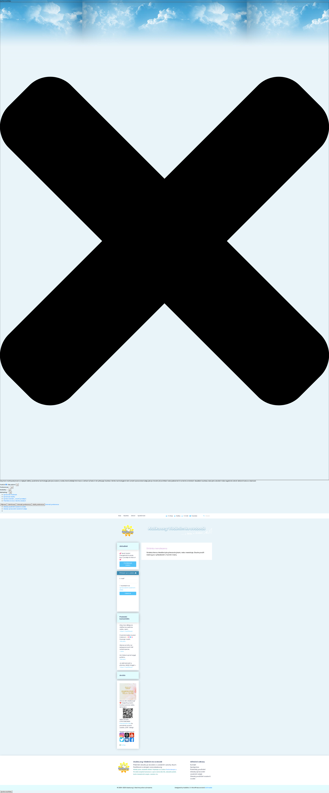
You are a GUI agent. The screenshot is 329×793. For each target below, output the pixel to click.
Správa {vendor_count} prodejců (14, 499)
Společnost (141, 516)
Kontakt (193, 765)
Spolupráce (194, 767)
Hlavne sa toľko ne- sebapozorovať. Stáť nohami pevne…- (126, 648)
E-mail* (122, 578)
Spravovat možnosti (10, 495)
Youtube (194, 516)
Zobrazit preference (24, 504)
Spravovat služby (9, 497)
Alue (119, 516)
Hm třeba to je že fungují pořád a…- (128, 657)
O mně (186, 516)
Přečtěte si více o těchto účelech (14, 501)
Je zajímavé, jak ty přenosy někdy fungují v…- (128, 665)
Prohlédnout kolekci (128, 564)
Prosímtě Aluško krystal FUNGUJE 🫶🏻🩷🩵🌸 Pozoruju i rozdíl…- (127, 638)
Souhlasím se (127, 588)
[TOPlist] (123, 745)
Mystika (126, 516)
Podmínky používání (197, 769)
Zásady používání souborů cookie (14, 507)
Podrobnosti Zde (125, 723)
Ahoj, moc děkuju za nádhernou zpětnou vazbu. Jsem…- (126, 628)
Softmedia (208, 788)
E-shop (170, 516)
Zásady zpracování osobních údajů (15, 509)
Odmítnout (11, 504)
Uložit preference (38, 504)
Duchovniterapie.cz (171, 769)
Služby (178, 516)
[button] (164, 241)
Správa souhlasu (6, 792)
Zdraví (133, 516)
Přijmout (3, 504)
